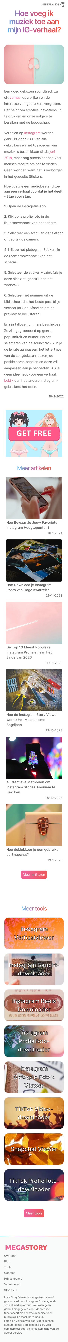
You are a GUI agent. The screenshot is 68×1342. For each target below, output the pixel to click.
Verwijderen (12, 1284)
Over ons (10, 1256)
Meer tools (34, 1213)
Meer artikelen (34, 875)
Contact (9, 1273)
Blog (7, 1261)
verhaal (15, 97)
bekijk (8, 380)
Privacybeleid (13, 1278)
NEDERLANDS (50, 4)
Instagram (32, 133)
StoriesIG (10, 1290)
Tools (8, 1267)
